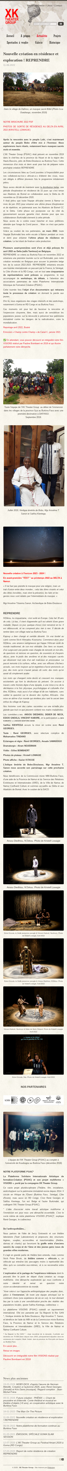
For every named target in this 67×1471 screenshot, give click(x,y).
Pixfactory (51, 1467)
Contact (58, 5)
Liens (49, 5)
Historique (54, 42)
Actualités (41, 36)
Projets (57, 36)
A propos (25, 36)
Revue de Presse (36, 5)
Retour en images (11, 1351)
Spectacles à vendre (17, 42)
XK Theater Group (11, 14)
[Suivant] (62, 1459)
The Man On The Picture (29, 1411)
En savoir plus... (11, 1346)
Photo (38, 42)
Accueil (10, 36)
